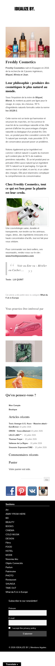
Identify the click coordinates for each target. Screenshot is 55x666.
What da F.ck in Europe (17, 592)
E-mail (11, 618)
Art (7, 510)
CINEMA (10, 530)
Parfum (9, 567)
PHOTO (9, 575)
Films (8, 542)
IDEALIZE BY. (22, 647)
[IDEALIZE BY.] (27, 14)
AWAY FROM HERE (16, 514)
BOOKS (9, 526)
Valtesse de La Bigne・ (19, 443)
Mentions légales (38, 647)
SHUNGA (10, 583)
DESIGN (10, 538)
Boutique (13, 409)
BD (7, 518)
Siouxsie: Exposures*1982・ (21, 447)
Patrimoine (11, 571)
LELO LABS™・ (16, 435)
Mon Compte (14, 405)
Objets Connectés (14, 563)
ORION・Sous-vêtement (19, 431)
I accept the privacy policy (23, 628)
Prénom (12, 608)
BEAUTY (10, 522)
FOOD (9, 547)
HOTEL (9, 551)
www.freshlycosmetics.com (20, 256)
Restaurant (11, 579)
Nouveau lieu (12, 559)
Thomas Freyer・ (16, 439)
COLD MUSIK (12, 534)
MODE (9, 555)
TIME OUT (11, 588)
